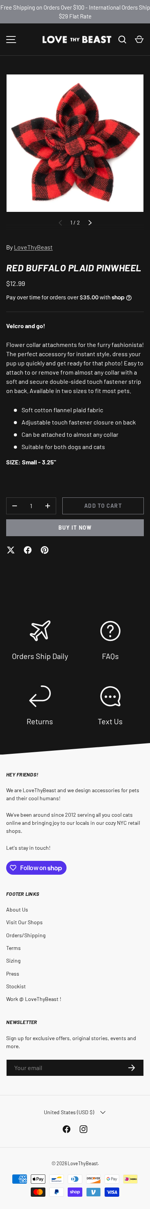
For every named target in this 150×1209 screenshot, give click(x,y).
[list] (75, 143)
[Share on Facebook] (27, 550)
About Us (17, 909)
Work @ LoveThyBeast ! (33, 999)
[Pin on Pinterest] (44, 550)
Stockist (16, 986)
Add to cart (103, 505)
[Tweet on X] (10, 550)
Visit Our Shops (24, 922)
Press (12, 973)
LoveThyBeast (33, 247)
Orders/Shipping (25, 935)
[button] (139, 39)
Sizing (13, 960)
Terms (13, 948)
